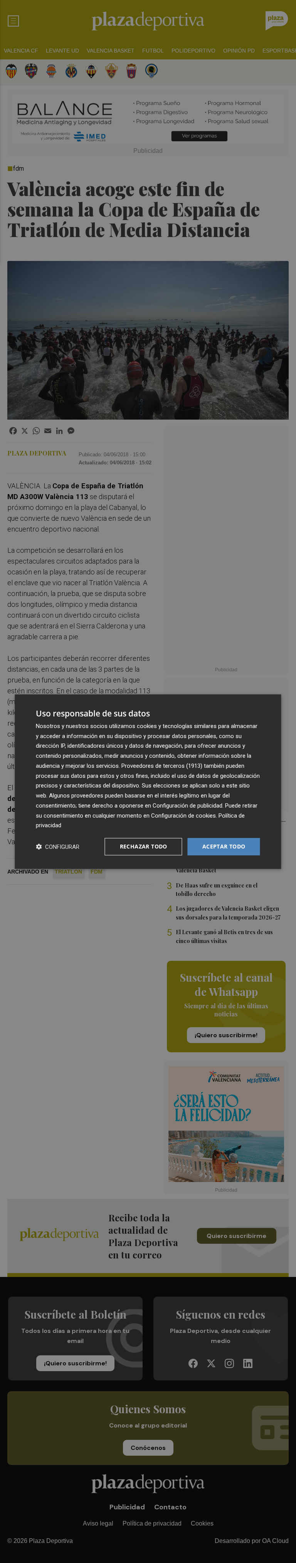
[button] (57, 846)
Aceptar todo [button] (224, 846)
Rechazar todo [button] (143, 846)
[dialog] (148, 781)
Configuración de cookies (183, 815)
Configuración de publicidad (187, 805)
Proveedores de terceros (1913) (161, 765)
